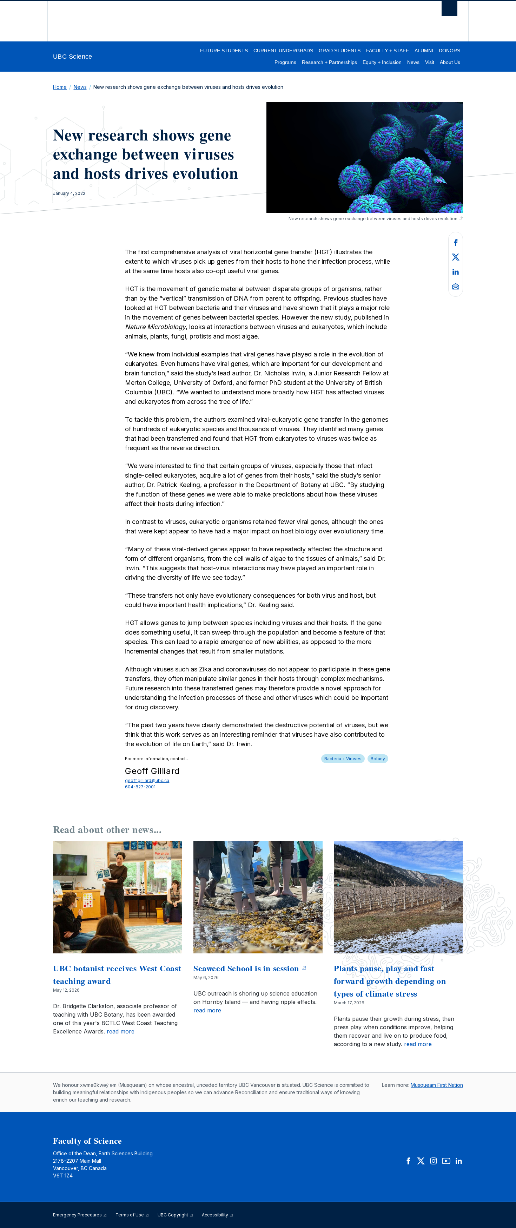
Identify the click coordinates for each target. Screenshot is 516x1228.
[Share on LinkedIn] (455, 271)
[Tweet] (455, 256)
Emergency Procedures (78, 1214)
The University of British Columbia (67, 21)
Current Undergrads (283, 50)
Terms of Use (130, 1214)
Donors (449, 50)
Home (60, 87)
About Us (450, 62)
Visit (429, 62)
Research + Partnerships (329, 62)
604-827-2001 (140, 786)
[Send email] (455, 285)
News (413, 62)
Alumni (424, 50)
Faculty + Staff (387, 50)
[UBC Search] (449, 10)
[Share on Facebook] (455, 241)
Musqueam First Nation (437, 1085)
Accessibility (215, 1214)
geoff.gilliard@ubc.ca (147, 780)
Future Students (224, 50)
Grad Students (339, 50)
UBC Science (72, 56)
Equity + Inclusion (382, 62)
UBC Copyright (173, 1214)
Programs (285, 62)
